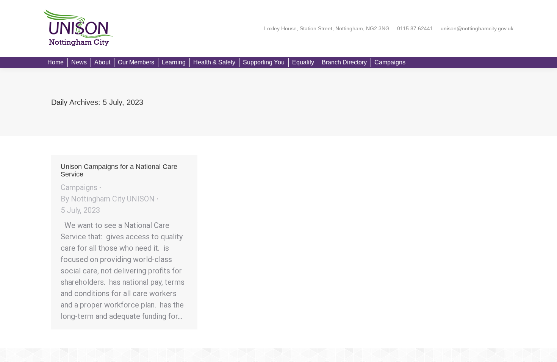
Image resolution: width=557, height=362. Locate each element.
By (108, 198)
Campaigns (79, 187)
